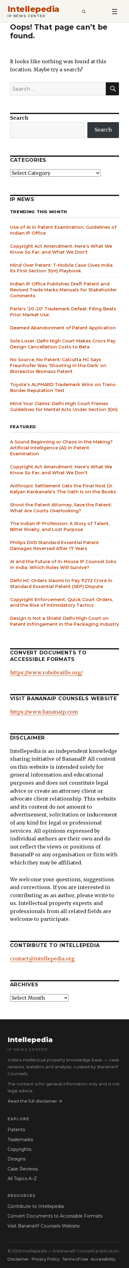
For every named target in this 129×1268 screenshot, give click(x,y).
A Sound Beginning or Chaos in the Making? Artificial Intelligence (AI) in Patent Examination (61, 448)
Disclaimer (18, 1259)
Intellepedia (33, 9)
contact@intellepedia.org (42, 958)
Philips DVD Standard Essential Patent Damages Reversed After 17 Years (54, 545)
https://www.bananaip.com (44, 712)
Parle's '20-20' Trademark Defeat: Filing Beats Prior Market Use (63, 312)
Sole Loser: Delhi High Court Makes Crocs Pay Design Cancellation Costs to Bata (63, 344)
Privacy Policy (45, 1259)
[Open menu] (114, 11)
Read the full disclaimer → (35, 1100)
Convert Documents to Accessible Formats (55, 1216)
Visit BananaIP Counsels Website (44, 1226)
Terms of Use (75, 1259)
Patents (16, 1129)
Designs (16, 1159)
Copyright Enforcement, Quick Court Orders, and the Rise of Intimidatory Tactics (61, 602)
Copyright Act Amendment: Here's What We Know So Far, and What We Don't (61, 249)
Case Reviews (23, 1169)
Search (19, 118)
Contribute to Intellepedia (36, 1206)
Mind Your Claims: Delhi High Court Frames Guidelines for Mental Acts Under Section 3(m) (64, 406)
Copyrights (19, 1149)
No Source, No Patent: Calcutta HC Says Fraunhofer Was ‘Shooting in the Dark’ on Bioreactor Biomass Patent (58, 365)
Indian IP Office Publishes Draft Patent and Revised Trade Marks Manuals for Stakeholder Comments (63, 290)
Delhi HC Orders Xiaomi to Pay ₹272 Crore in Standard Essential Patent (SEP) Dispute (61, 583)
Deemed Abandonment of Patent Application (63, 328)
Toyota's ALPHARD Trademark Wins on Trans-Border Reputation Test (63, 387)
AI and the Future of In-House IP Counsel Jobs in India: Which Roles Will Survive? (63, 564)
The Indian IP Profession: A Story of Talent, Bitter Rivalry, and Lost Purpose (60, 526)
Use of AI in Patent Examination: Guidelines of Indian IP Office (63, 230)
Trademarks (20, 1139)
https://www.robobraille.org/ (46, 672)
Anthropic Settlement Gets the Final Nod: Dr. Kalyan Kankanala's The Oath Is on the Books (63, 489)
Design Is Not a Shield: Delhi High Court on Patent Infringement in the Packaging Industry (64, 621)
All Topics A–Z (22, 1178)
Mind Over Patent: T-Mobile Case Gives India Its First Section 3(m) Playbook (61, 268)
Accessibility (103, 1259)
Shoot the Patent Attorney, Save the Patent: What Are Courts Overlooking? (61, 508)
